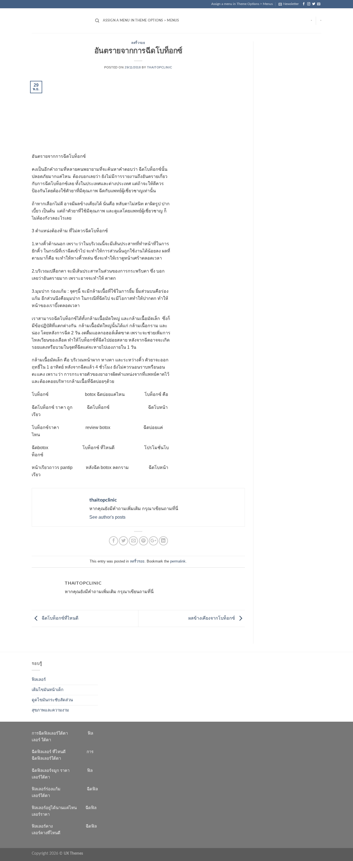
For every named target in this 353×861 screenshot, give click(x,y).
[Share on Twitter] (123, 540)
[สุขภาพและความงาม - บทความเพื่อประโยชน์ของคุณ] (59, 20)
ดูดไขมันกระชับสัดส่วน (52, 700)
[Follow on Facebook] (303, 4)
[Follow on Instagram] (308, 4)
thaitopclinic (159, 67)
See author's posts (107, 517)
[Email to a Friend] (133, 540)
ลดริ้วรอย (138, 42)
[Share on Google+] (153, 540)
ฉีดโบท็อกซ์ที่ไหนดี (59, 618)
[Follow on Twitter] (313, 4)
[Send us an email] (318, 4)
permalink (178, 561)
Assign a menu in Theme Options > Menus (242, 4)
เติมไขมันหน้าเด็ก (47, 690)
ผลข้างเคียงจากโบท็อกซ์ (212, 618)
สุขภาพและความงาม (50, 710)
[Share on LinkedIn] (163, 540)
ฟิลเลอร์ (39, 680)
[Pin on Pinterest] (143, 540)
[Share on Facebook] (113, 540)
